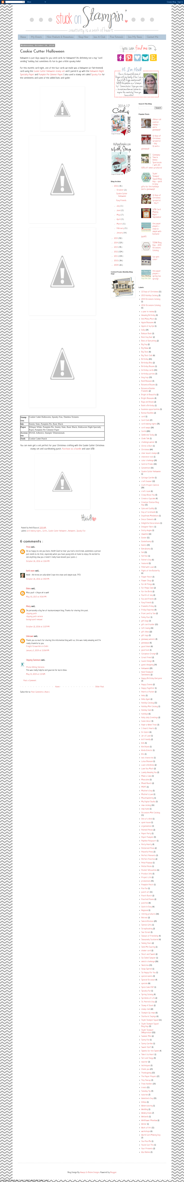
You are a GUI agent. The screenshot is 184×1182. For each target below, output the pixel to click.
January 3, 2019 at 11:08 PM (37, 650)
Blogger (113, 1172)
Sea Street (145, 932)
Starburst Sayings (148, 1016)
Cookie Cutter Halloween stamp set (49, 71)
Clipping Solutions (33, 660)
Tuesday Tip (146, 1091)
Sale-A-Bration (147, 921)
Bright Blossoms (147, 398)
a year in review (147, 312)
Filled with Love (147, 567)
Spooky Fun (96, 74)
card (143, 417)
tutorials (144, 1095)
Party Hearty (146, 844)
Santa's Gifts (146, 925)
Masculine (145, 780)
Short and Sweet (148, 954)
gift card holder (148, 625)
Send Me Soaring (148, 947)
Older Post (99, 687)
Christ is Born (146, 446)
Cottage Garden (147, 478)
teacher (144, 1062)
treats (143, 1087)
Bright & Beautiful (148, 395)
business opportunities (150, 409)
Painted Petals (147, 830)
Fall (142, 552)
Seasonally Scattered (150, 940)
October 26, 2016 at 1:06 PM (38, 561)
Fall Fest (144, 556)
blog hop (145, 377)
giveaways (145, 643)
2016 (116, 186)
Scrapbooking (147, 929)
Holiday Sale (146, 710)
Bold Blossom (146, 381)
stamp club (145, 1009)
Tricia (28, 547)
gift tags (144, 635)
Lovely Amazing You (149, 772)
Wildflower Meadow (149, 1120)
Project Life (146, 877)
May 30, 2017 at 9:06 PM (36, 597)
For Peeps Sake (147, 588)
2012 (116, 252)
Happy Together (147, 688)
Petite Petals (146, 866)
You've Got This (147, 1145)
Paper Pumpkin (147, 837)
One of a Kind (146, 819)
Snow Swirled (146, 969)
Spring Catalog (147, 994)
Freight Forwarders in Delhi (37, 646)
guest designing (147, 665)
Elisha (28, 589)
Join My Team (135, 37)
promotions (146, 881)
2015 (116, 238)
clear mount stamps (149, 453)
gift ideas (145, 632)
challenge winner (148, 442)
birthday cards (147, 370)
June (119, 210)
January (120, 233)
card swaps (145, 428)
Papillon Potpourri (148, 841)
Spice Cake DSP (147, 987)
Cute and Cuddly (147, 508)
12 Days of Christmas (149, 292)
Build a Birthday (147, 406)
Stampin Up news (148, 1013)
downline (144, 534)
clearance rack (147, 457)
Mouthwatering (147, 798)
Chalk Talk (145, 439)
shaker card (146, 951)
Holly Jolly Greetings (149, 717)
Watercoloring (147, 1106)
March (120, 224)
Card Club (145, 420)
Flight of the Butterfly (150, 571)
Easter (143, 538)
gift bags (145, 621)
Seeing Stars (146, 943)
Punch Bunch (146, 896)
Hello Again (145, 699)
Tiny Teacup (146, 1080)
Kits (142, 754)
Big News (144, 348)
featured (144, 563)
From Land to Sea (148, 613)
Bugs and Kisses (147, 402)
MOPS (143, 787)
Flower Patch (146, 577)
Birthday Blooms (148, 366)
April (119, 219)
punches (144, 903)
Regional (144, 910)
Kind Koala (145, 747)
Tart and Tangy (147, 1058)
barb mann (30, 571)
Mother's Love (147, 794)
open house (146, 822)
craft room (145, 491)
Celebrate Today (147, 435)
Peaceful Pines (147, 852)
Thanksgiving (146, 1073)
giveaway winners (148, 639)
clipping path (31, 613)
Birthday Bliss (146, 363)
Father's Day (146, 560)
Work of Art (146, 1128)
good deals (145, 646)
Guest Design (146, 661)
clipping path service (34, 616)
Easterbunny (146, 541)
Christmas (145, 450)
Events (143, 545)
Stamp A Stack (147, 1005)
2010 (116, 261)
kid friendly (146, 739)
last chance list (147, 758)
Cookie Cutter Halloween (57, 531)
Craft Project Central (150, 485)
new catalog (146, 805)
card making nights (34, 531)
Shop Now (83, 37)
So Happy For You (148, 973)
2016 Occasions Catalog (151, 305)
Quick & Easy (146, 907)
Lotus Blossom (147, 761)
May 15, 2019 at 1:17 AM (35, 674)
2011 (116, 256)
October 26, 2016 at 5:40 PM (37, 579)
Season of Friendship (149, 936)
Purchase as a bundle (71, 449)
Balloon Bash (146, 334)
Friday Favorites (147, 610)
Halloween (72, 531)
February (120, 228)
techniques (145, 1066)
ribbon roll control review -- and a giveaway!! (156, 124)
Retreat (144, 918)
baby (143, 330)
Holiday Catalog (147, 703)
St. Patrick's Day (148, 1002)
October (120, 190)
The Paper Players (148, 1076)
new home (145, 809)
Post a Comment (29, 680)
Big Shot (144, 352)
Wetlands (145, 1117)
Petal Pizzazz (146, 863)
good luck (145, 650)
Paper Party (146, 834)
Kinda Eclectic (146, 750)
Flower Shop (146, 581)
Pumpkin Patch (147, 885)
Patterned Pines (147, 848)
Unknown (30, 636)
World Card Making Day (150, 1135)
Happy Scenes (146, 685)
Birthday (144, 359)
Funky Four (145, 617)
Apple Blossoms (147, 323)
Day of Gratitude (148, 512)
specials (144, 983)
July (118, 206)
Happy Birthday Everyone (151, 678)
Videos (143, 1102)
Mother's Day (146, 791)
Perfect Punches (148, 859)
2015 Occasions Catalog (150, 299)
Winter (144, 1124)
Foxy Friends (121, 200)
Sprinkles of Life (148, 998)
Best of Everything (148, 341)
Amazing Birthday (148, 315)
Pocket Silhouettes (149, 870)
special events (147, 976)
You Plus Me (146, 1141)
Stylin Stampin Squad (150, 1020)
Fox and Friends (147, 599)
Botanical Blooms (148, 385)
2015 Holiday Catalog (149, 295)
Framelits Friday (147, 606)
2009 (116, 265)
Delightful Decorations (150, 523)
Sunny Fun (145, 1040)
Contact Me (152, 37)
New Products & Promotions (60, 37)
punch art (145, 892)
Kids (143, 743)
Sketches (145, 965)
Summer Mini (146, 1036)
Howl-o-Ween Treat (149, 725)
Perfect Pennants (148, 855)
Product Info (146, 874)
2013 (116, 247)
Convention (145, 468)
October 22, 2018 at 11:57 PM (38, 627)
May (119, 215)
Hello (143, 696)
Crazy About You (148, 495)
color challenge (147, 460)
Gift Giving (145, 628)
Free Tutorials (116, 37)
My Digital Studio (148, 802)
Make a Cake (146, 776)
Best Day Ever (146, 337)
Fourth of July (147, 595)
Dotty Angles (146, 530)
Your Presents (147, 1149)
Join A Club (99, 37)
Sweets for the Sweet (150, 1051)
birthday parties (148, 374)
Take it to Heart (147, 1054)
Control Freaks (147, 464)
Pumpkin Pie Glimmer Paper (51, 74)
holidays (144, 714)
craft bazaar (146, 481)
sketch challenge (148, 961)
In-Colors (145, 732)
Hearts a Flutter (147, 692)
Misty (28, 606)
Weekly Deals (146, 1113)
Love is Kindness (147, 765)
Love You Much (147, 769)
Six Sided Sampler (148, 958)
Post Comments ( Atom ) (40, 692)
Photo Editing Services (35, 667)
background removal (34, 620)
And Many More (147, 319)
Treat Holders (146, 1084)
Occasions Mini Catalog (150, 813)
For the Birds (146, 592)
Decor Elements (147, 519)
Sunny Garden (147, 1044)
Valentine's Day (147, 1098)
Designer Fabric (147, 527)
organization (146, 826)
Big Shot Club (146, 355)
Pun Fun (144, 888)
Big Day (144, 344)
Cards (44, 531)
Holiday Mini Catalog (149, 706)
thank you (145, 1069)
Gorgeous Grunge (148, 654)
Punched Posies (147, 899)
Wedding (144, 1109)
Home (23, 37)
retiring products (148, 914)
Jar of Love (146, 736)
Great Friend (146, 657)
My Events (36, 37)
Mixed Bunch (146, 783)
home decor (146, 721)
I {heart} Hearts (147, 728)
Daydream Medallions (150, 516)
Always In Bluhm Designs (89, 1172)
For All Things (146, 584)
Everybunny (145, 549)
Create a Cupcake (148, 499)
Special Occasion (148, 980)
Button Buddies (147, 413)
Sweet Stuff (146, 1047)
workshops (145, 1131)
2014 (116, 243)
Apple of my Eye (147, 326)
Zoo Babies (145, 1152)
